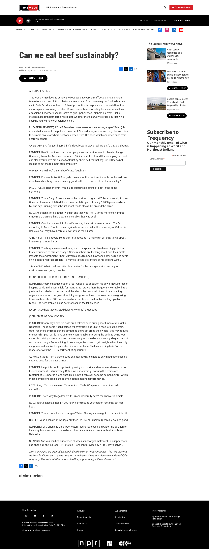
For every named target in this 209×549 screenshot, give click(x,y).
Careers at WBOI (122, 524)
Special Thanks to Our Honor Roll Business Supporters (166, 525)
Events (80, 530)
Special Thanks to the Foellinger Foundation (166, 518)
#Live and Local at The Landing (137, 30)
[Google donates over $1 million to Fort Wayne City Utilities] (156, 103)
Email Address (157, 158)
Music (32, 30)
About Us (107, 30)
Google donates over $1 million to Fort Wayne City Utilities (177, 102)
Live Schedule (121, 511)
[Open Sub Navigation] (24, 30)
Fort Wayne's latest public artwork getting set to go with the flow (178, 74)
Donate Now (182, 7)
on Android (46, 530)
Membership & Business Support (77, 30)
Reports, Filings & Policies (126, 530)
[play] (20, 20)
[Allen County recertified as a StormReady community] (156, 54)
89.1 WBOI (61, 525)
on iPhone (36, 530)
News (19, 30)
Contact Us (82, 524)
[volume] (28, 21)
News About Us (84, 517)
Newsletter (48, 30)
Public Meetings (159, 511)
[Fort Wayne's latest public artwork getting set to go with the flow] (156, 76)
